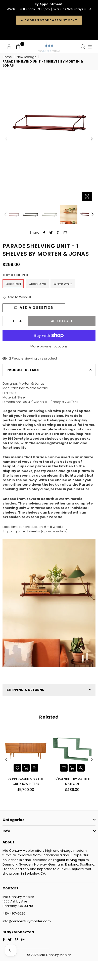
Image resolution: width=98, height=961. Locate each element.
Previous (6, 139)
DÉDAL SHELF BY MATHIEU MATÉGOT (72, 781)
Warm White (63, 284)
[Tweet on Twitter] (51, 232)
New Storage (26, 57)
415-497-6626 (14, 913)
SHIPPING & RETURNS (25, 689)
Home (7, 57)
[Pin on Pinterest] (58, 232)
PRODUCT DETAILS (23, 370)
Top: (15, 275)
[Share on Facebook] (44, 232)
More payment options (49, 346)
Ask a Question (37, 307)
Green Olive (37, 284)
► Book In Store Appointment (49, 20)
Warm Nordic (37, 388)
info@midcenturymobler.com (27, 921)
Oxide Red (13, 284)
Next (91, 139)
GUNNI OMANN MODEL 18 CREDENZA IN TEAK (25, 781)
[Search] (82, 46)
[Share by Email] (65, 232)
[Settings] (9, 46)
